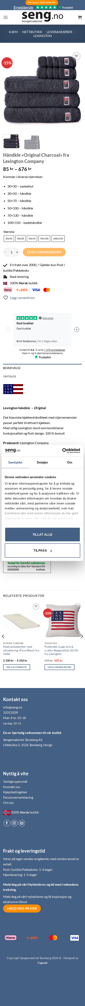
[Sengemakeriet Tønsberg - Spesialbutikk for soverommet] (42, 17)
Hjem (13, 32)
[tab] (42, 376)
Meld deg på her (22, 908)
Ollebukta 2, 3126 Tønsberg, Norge (27, 745)
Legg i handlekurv (44, 252)
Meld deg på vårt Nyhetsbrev (25, 884)
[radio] (9, 238)
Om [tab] (69, 462)
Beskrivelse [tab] (11, 368)
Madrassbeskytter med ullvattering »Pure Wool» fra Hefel (21, 650)
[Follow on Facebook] (7, 823)
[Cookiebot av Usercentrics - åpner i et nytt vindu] (62, 451)
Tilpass (40, 550)
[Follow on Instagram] (14, 823)
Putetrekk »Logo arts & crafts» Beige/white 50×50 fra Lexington (61, 650)
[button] (5, 17)
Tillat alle (43, 534)
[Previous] (10, 90)
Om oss (8, 802)
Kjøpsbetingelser (15, 792)
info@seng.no (12, 707)
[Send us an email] (21, 823)
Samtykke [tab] (15, 462)
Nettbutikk (32, 32)
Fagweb (42, 962)
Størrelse (9, 232)
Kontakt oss (11, 787)
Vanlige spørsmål (15, 781)
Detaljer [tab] (42, 462)
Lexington (42, 36)
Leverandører (59, 32)
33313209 (10, 712)
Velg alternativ (16, 667)
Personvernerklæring (18, 797)
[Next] (75, 90)
